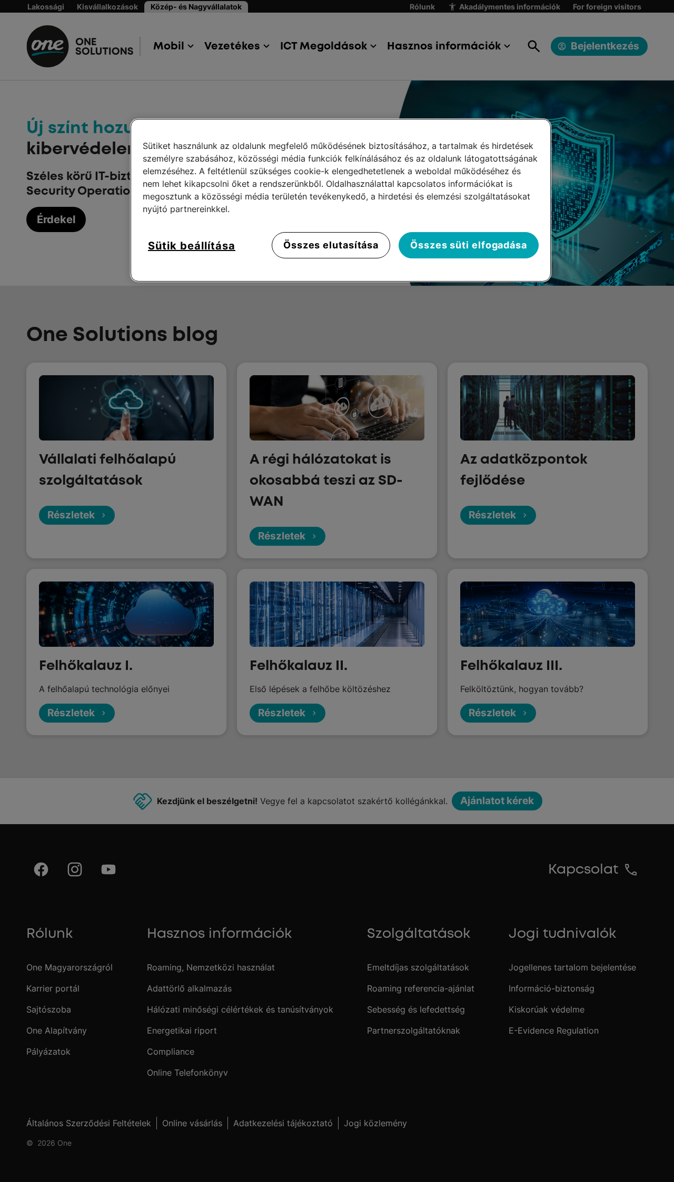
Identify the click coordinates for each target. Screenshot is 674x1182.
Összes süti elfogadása (468, 245)
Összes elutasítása (331, 245)
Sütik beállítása (191, 245)
